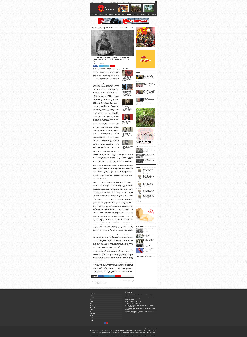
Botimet (133, 14)
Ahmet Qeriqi (143, 14)
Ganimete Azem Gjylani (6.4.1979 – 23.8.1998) (133, 301)
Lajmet (96, 14)
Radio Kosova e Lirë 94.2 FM (152, 328)
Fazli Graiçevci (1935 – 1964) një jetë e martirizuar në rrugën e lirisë (127, 135)
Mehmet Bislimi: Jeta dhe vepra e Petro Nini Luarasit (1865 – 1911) (127, 147)
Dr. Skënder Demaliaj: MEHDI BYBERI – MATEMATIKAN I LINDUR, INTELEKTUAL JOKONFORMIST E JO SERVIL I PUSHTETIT (127, 108)
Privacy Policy (129, 2)
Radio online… (115, 2)
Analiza (106, 14)
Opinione (149, 14)
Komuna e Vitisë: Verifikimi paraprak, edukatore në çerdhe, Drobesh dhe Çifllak (148, 170)
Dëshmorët (101, 14)
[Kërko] (156, 2)
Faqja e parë (92, 14)
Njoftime (154, 14)
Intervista (111, 14)
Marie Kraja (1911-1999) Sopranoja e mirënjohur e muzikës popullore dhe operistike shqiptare (100, 282)
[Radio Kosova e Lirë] (123, 8)
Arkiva (111, 2)
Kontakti (102, 2)
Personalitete (128, 14)
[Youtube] (107, 323)
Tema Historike (121, 14)
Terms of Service (122, 2)
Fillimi (93, 27)
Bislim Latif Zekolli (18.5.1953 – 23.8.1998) (132, 303)
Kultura (115, 14)
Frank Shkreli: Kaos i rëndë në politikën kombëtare (125, 281)
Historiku (106, 2)
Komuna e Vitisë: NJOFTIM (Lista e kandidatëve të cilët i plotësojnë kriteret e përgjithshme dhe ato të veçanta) (145, 198)
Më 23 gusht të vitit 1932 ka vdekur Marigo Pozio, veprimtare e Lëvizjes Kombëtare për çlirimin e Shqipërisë (127, 78)
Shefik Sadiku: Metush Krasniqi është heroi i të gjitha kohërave (127, 122)
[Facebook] (105, 323)
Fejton (138, 14)
